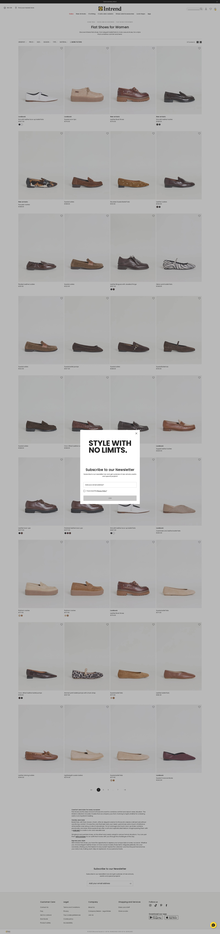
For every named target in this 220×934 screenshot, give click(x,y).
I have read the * (96, 491)
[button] (213, 925)
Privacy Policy (101, 491)
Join (110, 498)
